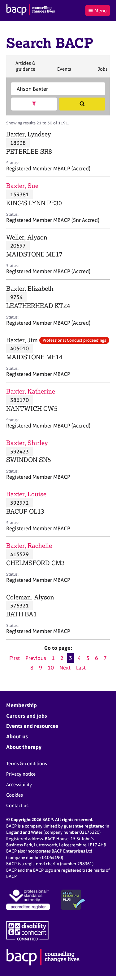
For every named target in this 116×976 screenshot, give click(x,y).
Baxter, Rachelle (29, 545)
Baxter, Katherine (30, 391)
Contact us (17, 805)
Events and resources (32, 726)
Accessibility (19, 784)
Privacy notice (21, 774)
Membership (21, 705)
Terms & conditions (26, 763)
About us (17, 736)
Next (65, 667)
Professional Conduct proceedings (74, 340)
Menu (100, 10)
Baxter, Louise (26, 494)
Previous (35, 658)
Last (81, 667)
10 (51, 667)
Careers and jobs (26, 715)
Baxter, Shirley (27, 443)
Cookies (14, 795)
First (14, 658)
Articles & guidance (25, 68)
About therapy (23, 747)
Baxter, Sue (22, 186)
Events (64, 71)
